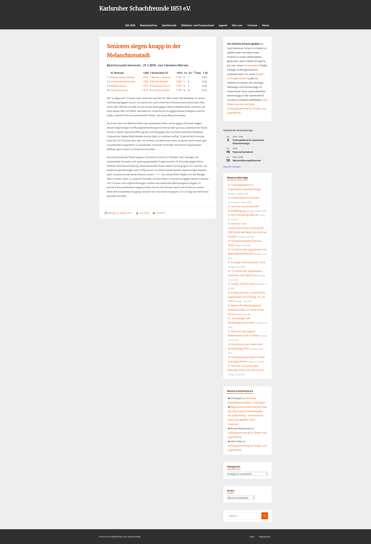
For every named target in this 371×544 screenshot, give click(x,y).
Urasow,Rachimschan (123, 81)
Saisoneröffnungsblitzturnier (247, 160)
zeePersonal (134, 536)
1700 (179, 90)
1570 (145, 90)
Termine (252, 25)
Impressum (264, 536)
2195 (179, 77)
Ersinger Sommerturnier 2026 (248, 262)
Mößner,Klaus (119, 85)
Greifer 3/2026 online (243, 283)
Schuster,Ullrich (161, 85)
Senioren (160, 212)
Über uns (237, 25)
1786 (145, 81)
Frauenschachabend (243, 151)
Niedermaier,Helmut (122, 77)
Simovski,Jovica (119, 90)
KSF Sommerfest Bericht (244, 215)
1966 (179, 81)
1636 (145, 77)
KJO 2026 (130, 25)
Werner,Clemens (161, 77)
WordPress (117, 536)
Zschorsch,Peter (161, 90)
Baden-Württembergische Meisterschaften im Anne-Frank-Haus (246, 310)
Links (252, 536)
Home (265, 25)
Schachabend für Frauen (245, 197)
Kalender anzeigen (232, 166)
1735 (145, 85)
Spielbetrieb (169, 25)
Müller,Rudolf (160, 81)
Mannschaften (148, 25)
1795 (179, 85)
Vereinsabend (252, 65)
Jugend (223, 25)
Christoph (144, 212)
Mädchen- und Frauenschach (197, 25)
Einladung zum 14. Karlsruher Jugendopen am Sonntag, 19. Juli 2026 (246, 297)
